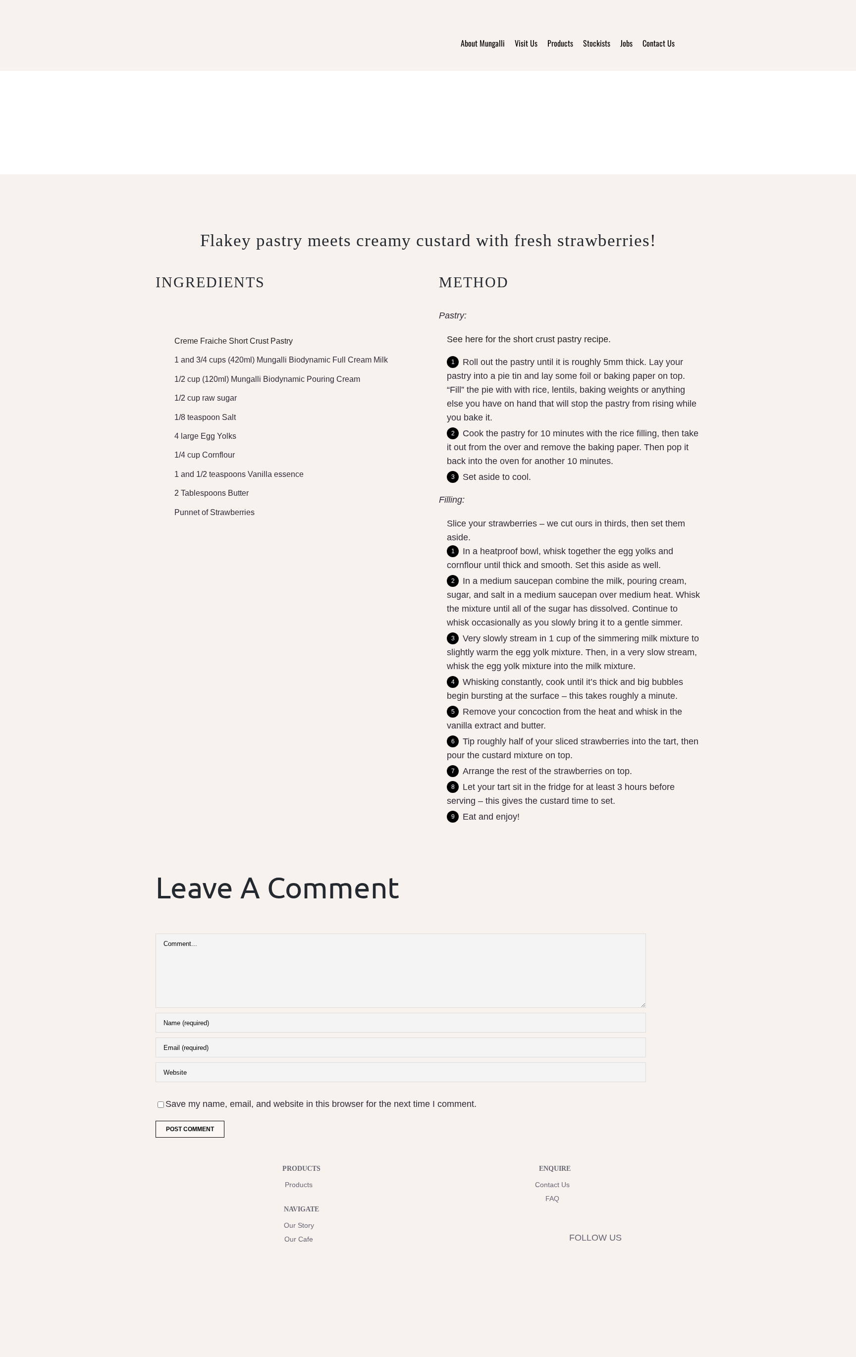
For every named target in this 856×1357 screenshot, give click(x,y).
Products (299, 1185)
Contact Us (552, 1185)
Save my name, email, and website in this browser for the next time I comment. (321, 1104)
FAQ (552, 1198)
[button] (688, 43)
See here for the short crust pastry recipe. (529, 339)
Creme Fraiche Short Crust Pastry (233, 341)
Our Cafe (298, 1239)
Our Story (299, 1225)
